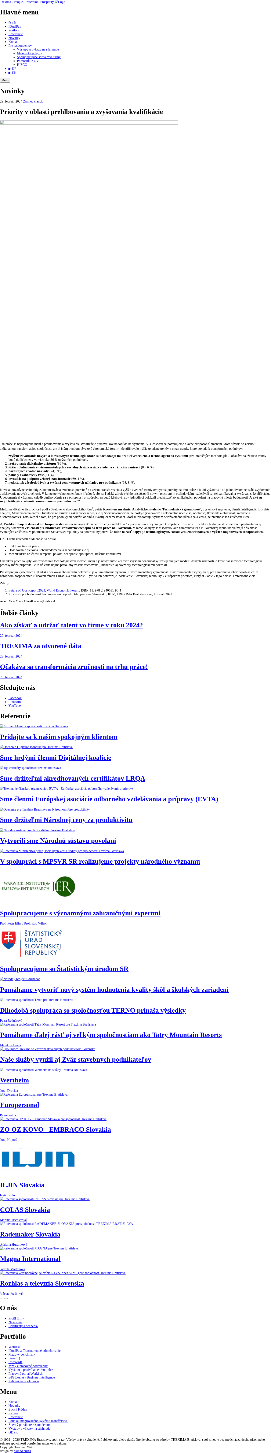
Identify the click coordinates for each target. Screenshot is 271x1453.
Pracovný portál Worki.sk (25, 1373)
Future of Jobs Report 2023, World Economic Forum (43, 590)
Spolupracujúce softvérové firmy (39, 57)
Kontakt (13, 42)
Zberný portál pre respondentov (29, 1424)
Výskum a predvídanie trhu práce (30, 1369)
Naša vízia (15, 1322)
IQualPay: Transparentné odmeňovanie (34, 1350)
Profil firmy (16, 1318)
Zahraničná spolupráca (23, 1381)
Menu (5, 80)
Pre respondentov (20, 45)
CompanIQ (16, 1362)
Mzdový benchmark (21, 1354)
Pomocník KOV (28, 61)
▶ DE (12, 68)
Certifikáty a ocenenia (23, 1326)
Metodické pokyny (29, 53)
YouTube (14, 705)
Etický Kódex (17, 1409)
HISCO (22, 64)
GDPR (13, 1432)
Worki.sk (14, 1347)
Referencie (15, 34)
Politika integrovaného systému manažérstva (38, 1421)
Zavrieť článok (33, 101)
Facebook (15, 698)
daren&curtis (22, 1451)
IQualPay (14, 26)
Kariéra (13, 1413)
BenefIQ (14, 1358)
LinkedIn (14, 702)
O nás (12, 22)
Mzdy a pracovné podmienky (28, 1366)
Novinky (14, 38)
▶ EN (12, 72)
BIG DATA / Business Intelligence (31, 1377)
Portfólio (14, 30)
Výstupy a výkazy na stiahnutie (38, 49)
